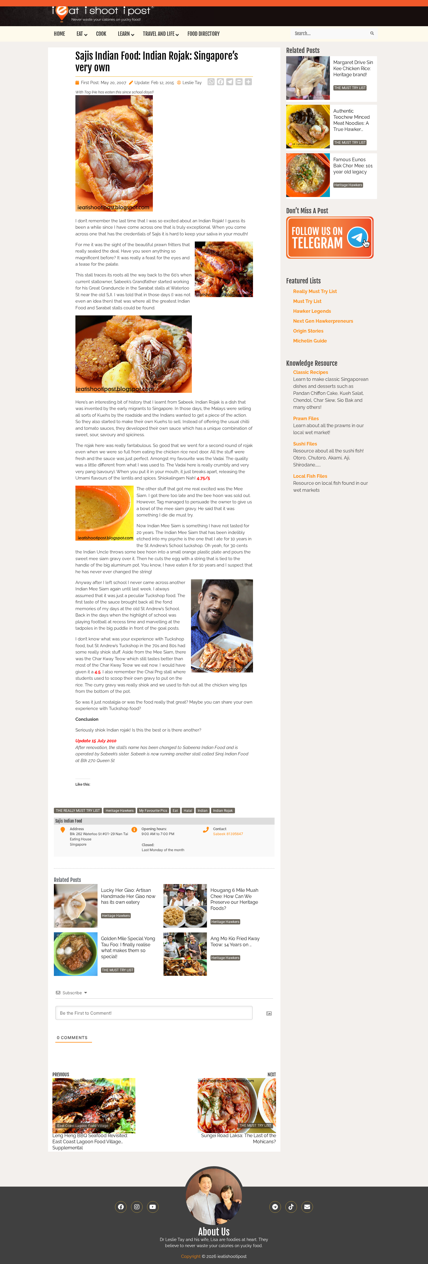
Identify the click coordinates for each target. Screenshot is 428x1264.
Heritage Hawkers (120, 811)
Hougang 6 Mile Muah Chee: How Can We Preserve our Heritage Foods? (234, 899)
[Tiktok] (291, 1207)
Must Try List (307, 301)
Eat (175, 811)
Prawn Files (306, 418)
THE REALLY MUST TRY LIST (78, 811)
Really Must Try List (315, 291)
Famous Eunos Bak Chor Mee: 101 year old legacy (353, 166)
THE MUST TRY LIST (117, 970)
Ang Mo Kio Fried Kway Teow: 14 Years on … (235, 941)
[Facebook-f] (121, 1207)
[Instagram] (137, 1207)
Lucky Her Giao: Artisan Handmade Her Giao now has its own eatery (128, 896)
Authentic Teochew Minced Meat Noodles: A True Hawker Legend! (351, 120)
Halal (188, 811)
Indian (203, 811)
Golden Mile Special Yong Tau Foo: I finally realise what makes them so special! (128, 947)
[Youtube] (153, 1207)
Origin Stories (308, 331)
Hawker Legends (312, 311)
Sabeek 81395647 (228, 834)
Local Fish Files (310, 476)
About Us (214, 1232)
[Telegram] (275, 1207)
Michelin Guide (310, 341)
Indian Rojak (223, 811)
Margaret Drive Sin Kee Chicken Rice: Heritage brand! (353, 68)
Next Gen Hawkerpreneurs (323, 321)
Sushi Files (305, 444)
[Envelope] (307, 1207)
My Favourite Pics (153, 811)
